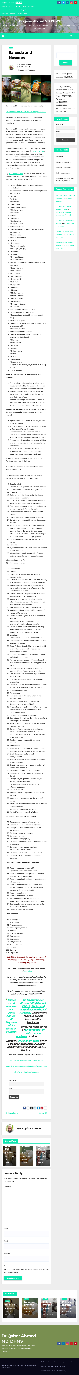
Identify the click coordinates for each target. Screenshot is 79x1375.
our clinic (28, 971)
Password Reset (14, 10)
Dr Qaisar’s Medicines (9, 13)
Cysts (41, 1113)
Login (24, 6)
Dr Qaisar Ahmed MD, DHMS (39, 21)
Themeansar (6, 1367)
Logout (23, 10)
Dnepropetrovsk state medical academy (30, 1033)
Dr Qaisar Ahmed (7, 6)
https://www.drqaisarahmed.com (26, 1072)
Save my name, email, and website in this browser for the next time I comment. (26, 1270)
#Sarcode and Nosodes (25, 70)
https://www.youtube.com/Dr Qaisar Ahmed (26, 1060)
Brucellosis (13, 1113)
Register (4, 10)
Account (17, 6)
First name (12, 1080)
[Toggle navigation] (75, 36)
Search (66, 62)
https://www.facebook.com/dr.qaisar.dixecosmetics (26, 1066)
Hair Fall (7, 1148)
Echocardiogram (63, 173)
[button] (71, 36)
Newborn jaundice (63, 162)
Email (10, 1088)
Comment (8, 1186)
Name (6, 1228)
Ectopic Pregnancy (42, 1149)
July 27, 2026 (68, 1308)
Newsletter (31, 6)
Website (7, 1254)
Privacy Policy (22, 13)
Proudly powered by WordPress (12, 1365)
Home (11, 48)
